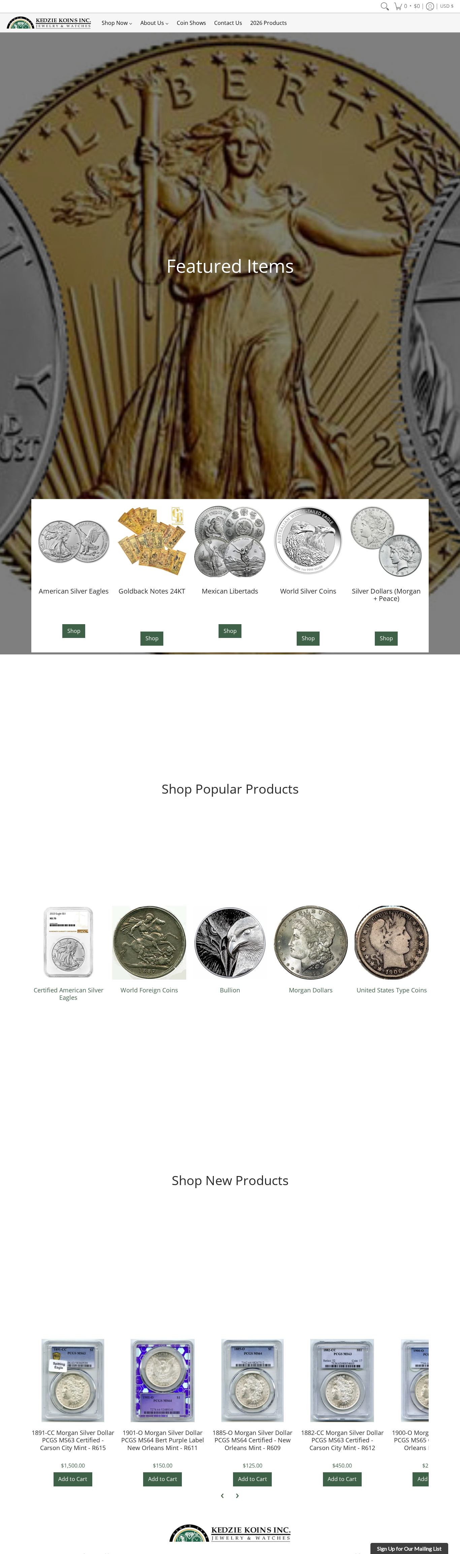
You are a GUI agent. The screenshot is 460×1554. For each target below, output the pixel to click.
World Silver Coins (308, 591)
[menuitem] (385, 6)
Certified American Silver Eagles (68, 994)
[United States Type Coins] (392, 943)
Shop (73, 631)
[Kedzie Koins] (49, 22)
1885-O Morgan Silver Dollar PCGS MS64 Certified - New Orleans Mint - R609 (252, 1440)
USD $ (447, 6)
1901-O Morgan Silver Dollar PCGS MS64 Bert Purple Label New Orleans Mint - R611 (162, 1440)
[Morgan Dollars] (311, 943)
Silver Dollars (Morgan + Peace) (386, 594)
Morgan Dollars (311, 990)
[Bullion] (230, 943)
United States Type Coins (392, 990)
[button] (407, 6)
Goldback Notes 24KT (152, 591)
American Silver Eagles (74, 591)
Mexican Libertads (230, 591)
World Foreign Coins (149, 990)
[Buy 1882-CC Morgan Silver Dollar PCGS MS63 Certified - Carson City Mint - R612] (342, 1380)
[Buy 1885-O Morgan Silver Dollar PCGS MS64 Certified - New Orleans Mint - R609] (252, 1380)
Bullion (230, 990)
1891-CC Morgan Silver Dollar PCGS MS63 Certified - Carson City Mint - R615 (73, 1440)
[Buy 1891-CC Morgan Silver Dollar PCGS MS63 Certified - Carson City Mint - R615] (72, 1380)
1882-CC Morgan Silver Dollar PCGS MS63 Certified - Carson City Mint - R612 (342, 1440)
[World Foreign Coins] (149, 943)
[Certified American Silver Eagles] (68, 943)
